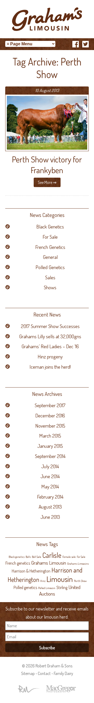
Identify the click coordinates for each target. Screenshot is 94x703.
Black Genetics (50, 226)
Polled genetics (25, 587)
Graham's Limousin (47, 19)
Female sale (69, 557)
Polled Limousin (46, 588)
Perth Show (80, 581)
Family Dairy (63, 673)
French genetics (17, 563)
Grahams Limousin (48, 562)
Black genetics (17, 557)
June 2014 (50, 476)
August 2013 (50, 506)
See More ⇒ (47, 182)
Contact (44, 673)
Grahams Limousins (78, 563)
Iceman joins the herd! (50, 366)
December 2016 (50, 415)
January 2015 (50, 446)
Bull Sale (36, 557)
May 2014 (50, 486)
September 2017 (50, 405)
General (50, 257)
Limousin (59, 579)
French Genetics (50, 247)
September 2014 (50, 456)
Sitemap (28, 673)
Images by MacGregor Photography (61, 689)
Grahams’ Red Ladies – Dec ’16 (50, 346)
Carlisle (51, 555)
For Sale (50, 236)
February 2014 (50, 496)
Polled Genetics (50, 267)
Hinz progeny (50, 356)
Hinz (42, 581)
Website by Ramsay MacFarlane (29, 689)
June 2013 (50, 517)
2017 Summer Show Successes (50, 326)
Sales (50, 277)
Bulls (28, 557)
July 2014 (50, 466)
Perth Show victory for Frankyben (47, 164)
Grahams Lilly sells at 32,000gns (50, 336)
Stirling (61, 587)
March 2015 (50, 435)
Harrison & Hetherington (31, 571)
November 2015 (50, 425)
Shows (50, 287)
